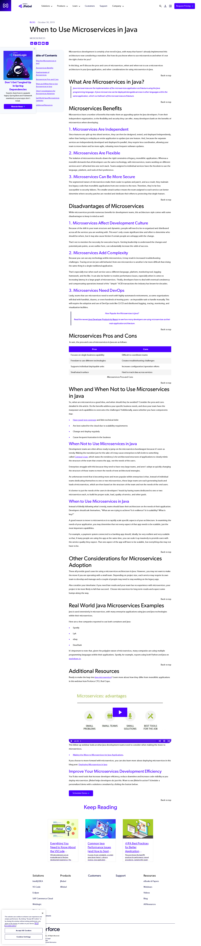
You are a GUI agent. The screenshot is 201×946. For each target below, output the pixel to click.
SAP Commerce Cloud (43, 898)
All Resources (150, 904)
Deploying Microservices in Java (93, 764)
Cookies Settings (24, 937)
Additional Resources (44, 105)
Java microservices (103, 677)
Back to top (166, 75)
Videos (147, 892)
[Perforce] (5, 5)
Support (103, 6)
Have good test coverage (84, 420)
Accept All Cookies (24, 930)
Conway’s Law (81, 457)
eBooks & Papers (151, 881)
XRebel (63, 887)
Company (116, 6)
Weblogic (37, 904)
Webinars (148, 887)
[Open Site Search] (160, 6)
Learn (75, 6)
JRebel (63, 881)
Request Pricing (183, 6)
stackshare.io (75, 658)
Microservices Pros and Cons (47, 79)
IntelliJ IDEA (38, 881)
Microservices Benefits (44, 68)
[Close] (42, 913)
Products (61, 6)
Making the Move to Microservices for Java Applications (98, 755)
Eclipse (36, 892)
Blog (146, 898)
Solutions (45, 6)
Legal (48, 938)
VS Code (37, 887)
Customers (90, 6)
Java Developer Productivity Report (103, 319)
